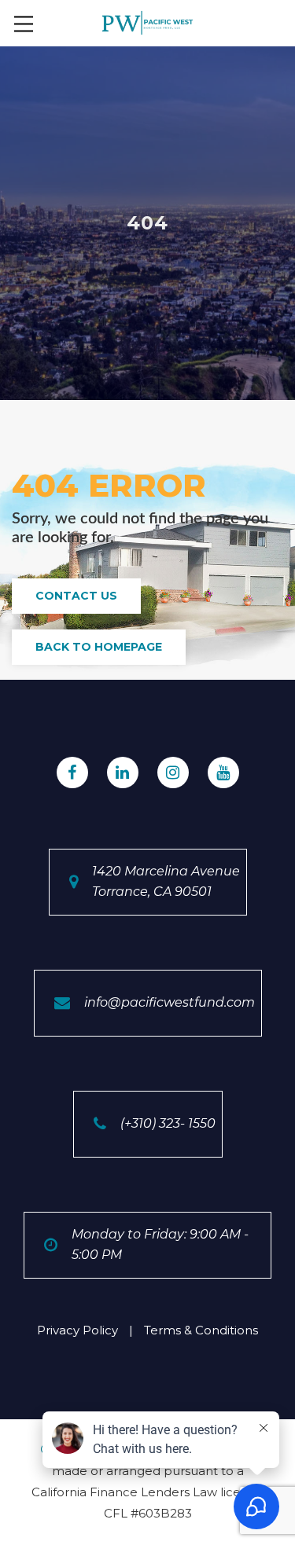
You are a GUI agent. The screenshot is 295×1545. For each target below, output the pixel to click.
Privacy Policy (77, 1330)
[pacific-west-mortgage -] (147, 21)
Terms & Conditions (201, 1330)
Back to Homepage (98, 647)
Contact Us (76, 596)
